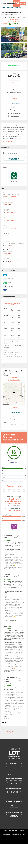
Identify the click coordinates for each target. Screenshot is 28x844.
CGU (24, 834)
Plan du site (7, 830)
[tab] (12, 304)
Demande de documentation (14, 816)
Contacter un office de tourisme (14, 765)
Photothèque (6, 834)
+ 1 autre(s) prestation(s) (14, 92)
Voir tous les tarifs (14, 80)
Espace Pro (15, 830)
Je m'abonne (14, 783)
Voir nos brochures (14, 820)
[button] (5, 4)
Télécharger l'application (14, 806)
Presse (22, 830)
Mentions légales (16, 834)
